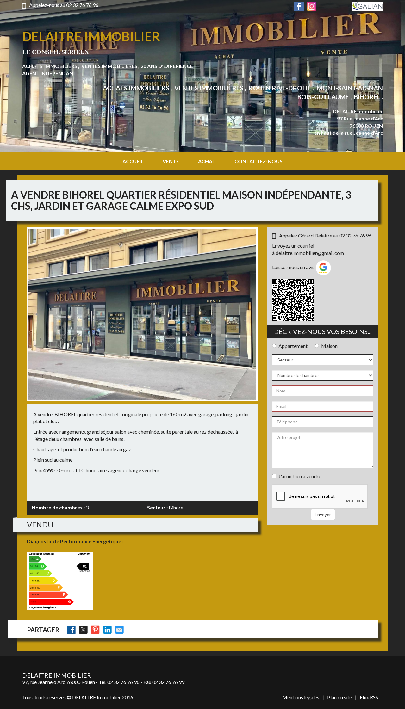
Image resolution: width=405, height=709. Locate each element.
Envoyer (323, 514)
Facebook (299, 6)
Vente (171, 161)
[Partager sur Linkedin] (107, 629)
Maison (329, 346)
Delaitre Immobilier (91, 36)
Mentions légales (300, 697)
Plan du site (339, 697)
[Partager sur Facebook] (71, 629)
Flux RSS (369, 697)
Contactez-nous (258, 161)
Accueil (133, 161)
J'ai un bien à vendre (299, 476)
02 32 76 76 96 (82, 5)
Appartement (293, 346)
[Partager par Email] (119, 629)
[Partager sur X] (83, 629)
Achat (206, 161)
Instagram (311, 6)
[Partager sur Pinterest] (95, 629)
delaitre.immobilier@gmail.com (310, 253)
